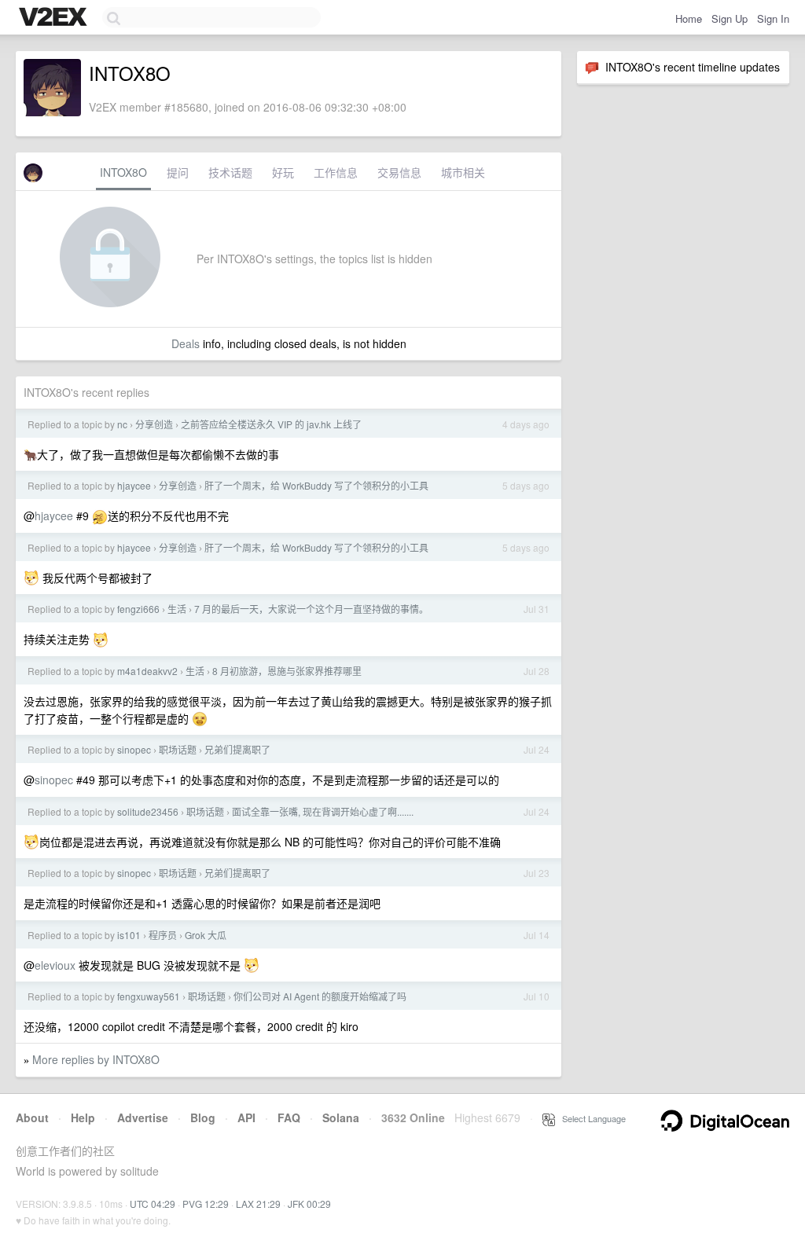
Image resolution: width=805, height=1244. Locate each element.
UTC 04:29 (152, 1203)
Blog (202, 1117)
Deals (185, 343)
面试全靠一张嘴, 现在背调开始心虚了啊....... (323, 811)
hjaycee (134, 485)
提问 (178, 172)
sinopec (134, 749)
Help (83, 1117)
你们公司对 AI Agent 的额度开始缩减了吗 (319, 996)
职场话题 (178, 749)
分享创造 (154, 424)
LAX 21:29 (258, 1203)
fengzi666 (138, 608)
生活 (176, 608)
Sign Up (729, 18)
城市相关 (463, 172)
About (32, 1117)
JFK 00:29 (309, 1203)
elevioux (55, 965)
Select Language (590, 1118)
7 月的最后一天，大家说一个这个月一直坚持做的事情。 (311, 608)
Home (688, 18)
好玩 (283, 172)
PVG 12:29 (205, 1203)
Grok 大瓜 (205, 934)
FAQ (289, 1117)
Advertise (142, 1117)
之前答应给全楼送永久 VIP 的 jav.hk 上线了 (271, 424)
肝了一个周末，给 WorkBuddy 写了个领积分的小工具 (316, 485)
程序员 (163, 934)
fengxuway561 (148, 996)
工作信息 (336, 172)
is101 (129, 934)
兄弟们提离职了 (237, 749)
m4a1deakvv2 (147, 670)
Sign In (773, 18)
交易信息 (399, 172)
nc (122, 424)
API (246, 1117)
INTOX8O (123, 172)
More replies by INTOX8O (96, 1059)
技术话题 (230, 172)
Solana (340, 1117)
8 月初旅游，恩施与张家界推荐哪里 (287, 670)
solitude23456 (147, 811)
